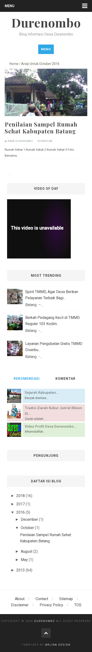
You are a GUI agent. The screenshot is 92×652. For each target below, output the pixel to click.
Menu (9, 6)
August (27, 551)
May (25, 559)
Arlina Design (58, 644)
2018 (21, 496)
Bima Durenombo (20, 141)
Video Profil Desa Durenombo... (51, 427)
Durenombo (44, 621)
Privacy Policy (51, 605)
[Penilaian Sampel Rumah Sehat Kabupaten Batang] (46, 111)
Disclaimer (20, 605)
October (28, 527)
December (30, 519)
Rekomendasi (27, 378)
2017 (21, 504)
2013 (21, 570)
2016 (21, 512)
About (20, 599)
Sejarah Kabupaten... (42, 393)
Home (13, 64)
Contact (42, 599)
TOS (77, 605)
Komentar (45, 141)
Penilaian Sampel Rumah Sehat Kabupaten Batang (41, 127)
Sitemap (66, 599)
